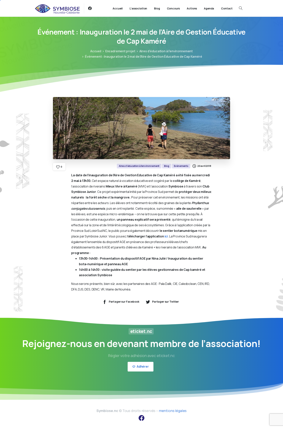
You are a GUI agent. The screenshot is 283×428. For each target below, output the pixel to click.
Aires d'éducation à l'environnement (166, 51)
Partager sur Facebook (124, 301)
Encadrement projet (120, 51)
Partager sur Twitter (165, 301)
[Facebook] (90, 8)
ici (166, 236)
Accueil (95, 51)
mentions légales (173, 410)
